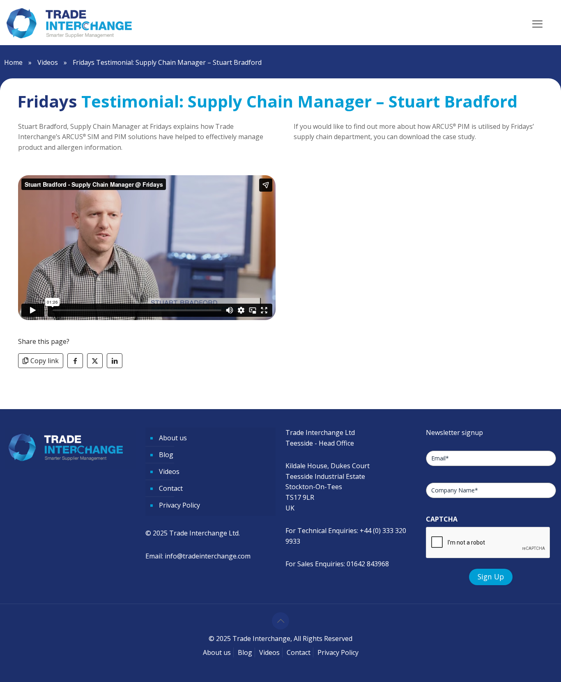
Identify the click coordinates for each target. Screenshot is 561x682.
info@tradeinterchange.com (208, 556)
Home (13, 62)
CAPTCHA (442, 519)
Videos (47, 62)
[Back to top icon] (280, 620)
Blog (166, 454)
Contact (171, 488)
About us (173, 437)
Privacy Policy (179, 505)
